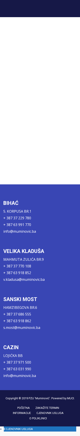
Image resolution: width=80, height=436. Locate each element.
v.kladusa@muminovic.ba (24, 279)
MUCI (70, 398)
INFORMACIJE (22, 413)
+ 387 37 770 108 (17, 266)
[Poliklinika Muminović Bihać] (18, 8)
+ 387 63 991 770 (17, 224)
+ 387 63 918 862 (17, 321)
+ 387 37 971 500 (17, 362)
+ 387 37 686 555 (17, 314)
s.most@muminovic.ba (21, 327)
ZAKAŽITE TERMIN (47, 408)
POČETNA (23, 408)
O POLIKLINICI (38, 418)
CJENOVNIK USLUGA (50, 413)
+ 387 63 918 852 (17, 273)
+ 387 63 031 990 (17, 369)
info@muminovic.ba (19, 231)
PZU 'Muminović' (39, 398)
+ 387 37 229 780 (17, 218)
